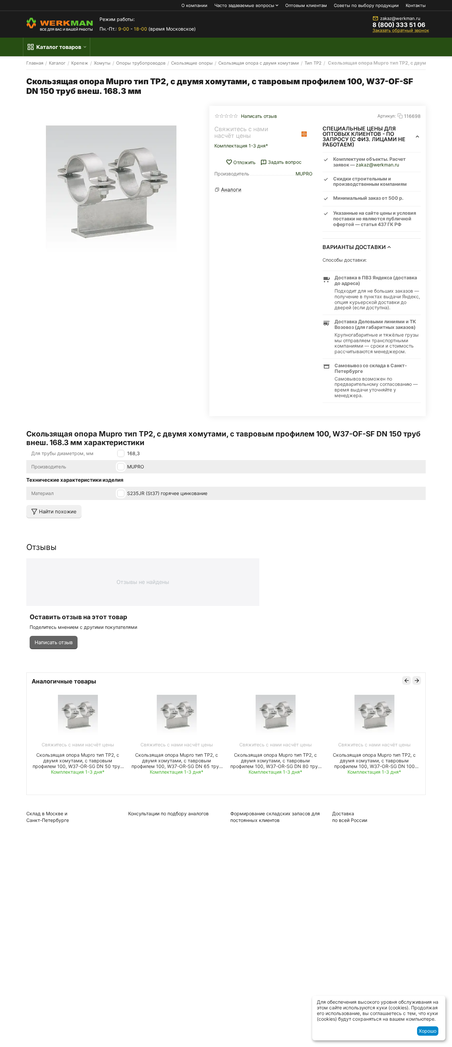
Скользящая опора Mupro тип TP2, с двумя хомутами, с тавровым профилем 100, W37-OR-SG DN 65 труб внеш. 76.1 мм (176, 760)
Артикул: (386, 116)
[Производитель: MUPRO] (304, 134)
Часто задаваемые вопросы (244, 5)
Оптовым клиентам (306, 5)
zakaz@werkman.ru (400, 18)
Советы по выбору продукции (366, 5)
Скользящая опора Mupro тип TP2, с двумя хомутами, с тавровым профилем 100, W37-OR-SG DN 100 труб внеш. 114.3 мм (374, 760)
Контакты (416, 5)
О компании (194, 5)
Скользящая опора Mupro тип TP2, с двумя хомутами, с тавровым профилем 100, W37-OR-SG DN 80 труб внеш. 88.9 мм (275, 760)
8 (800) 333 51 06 (398, 25)
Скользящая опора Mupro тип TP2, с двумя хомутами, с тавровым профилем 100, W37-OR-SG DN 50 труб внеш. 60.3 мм (78, 760)
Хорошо (427, 1031)
